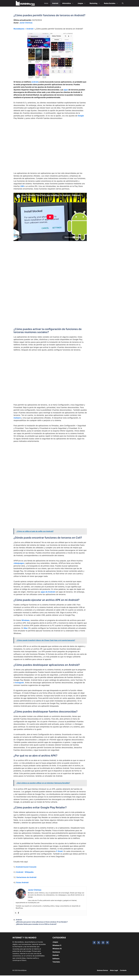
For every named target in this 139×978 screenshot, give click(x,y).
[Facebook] (18, 913)
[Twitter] (15, 913)
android (35, 82)
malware (17, 418)
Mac (26, 628)
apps (66, 90)
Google (81, 116)
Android (29, 29)
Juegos (55, 942)
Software (56, 959)
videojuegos (19, 563)
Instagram (19, 683)
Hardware (56, 952)
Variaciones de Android (26, 877)
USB (22, 186)
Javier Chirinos (25, 23)
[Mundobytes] (25, 3)
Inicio (46, 3)
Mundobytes (19, 29)
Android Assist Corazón (26, 867)
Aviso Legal (114, 970)
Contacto (123, 970)
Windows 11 (57, 945)
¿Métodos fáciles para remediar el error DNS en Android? (36, 924)
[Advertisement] (50, 136)
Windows (25, 620)
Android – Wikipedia (24, 872)
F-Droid (59, 851)
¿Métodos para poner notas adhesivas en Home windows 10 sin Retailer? (42, 922)
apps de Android (48, 592)
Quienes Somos (102, 970)
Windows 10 (57, 949)
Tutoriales (56, 962)
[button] (122, 3)
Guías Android (22, 882)
